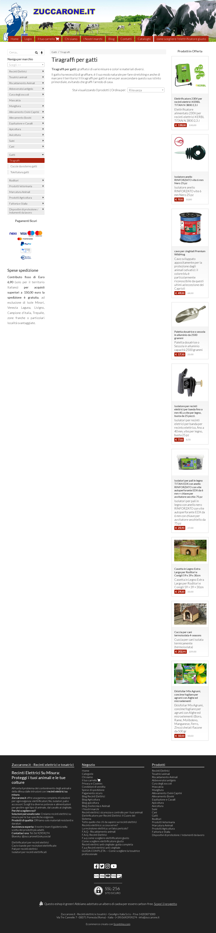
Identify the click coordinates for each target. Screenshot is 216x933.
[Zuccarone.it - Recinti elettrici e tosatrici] (108, 21)
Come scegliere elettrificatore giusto (103, 841)
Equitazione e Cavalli (21, 123)
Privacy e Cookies (92, 783)
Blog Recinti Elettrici (93, 796)
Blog (111, 39)
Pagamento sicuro (92, 793)
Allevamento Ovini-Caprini (24, 111)
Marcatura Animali (19, 191)
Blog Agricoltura (91, 799)
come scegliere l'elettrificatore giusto (181, 39)
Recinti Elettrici (18, 71)
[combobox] (146, 90)
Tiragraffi (65, 52)
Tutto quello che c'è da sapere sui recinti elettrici (109, 821)
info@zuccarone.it (149, 917)
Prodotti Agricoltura (20, 197)
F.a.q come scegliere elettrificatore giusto (105, 837)
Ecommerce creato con (108, 924)
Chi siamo (71, 39)
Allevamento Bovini (20, 117)
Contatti (126, 39)
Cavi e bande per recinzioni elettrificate (34, 845)
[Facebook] (96, 867)
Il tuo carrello (47, 39)
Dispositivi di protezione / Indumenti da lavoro (23, 211)
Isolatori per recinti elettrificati (29, 852)
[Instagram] (107, 867)
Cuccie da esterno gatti (23, 166)
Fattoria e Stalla (18, 203)
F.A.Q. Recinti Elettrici (94, 834)
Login (28, 39)
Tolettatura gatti (19, 172)
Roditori (13, 180)
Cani (11, 146)
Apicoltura (15, 129)
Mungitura (15, 106)
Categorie (87, 773)
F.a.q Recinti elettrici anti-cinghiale (101, 847)
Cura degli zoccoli (19, 94)
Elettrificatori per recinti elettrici (30, 842)
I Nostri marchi (92, 39)
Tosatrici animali (18, 77)
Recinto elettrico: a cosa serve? (100, 825)
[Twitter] (102, 867)
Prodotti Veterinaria (20, 186)
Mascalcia (15, 100)
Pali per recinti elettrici (24, 848)
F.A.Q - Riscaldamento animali (98, 831)
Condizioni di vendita (93, 786)
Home (15, 39)
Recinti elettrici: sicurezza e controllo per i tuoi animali (112, 812)
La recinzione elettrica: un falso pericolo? (105, 828)
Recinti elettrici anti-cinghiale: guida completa (107, 844)
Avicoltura (15, 134)
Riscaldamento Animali (22, 83)
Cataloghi (144, 39)
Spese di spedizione (93, 789)
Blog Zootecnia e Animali (96, 805)
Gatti (54, 52)
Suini (11, 140)
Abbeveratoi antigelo (21, 88)
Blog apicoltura (90, 802)
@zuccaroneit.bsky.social (36, 836)
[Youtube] (114, 867)
